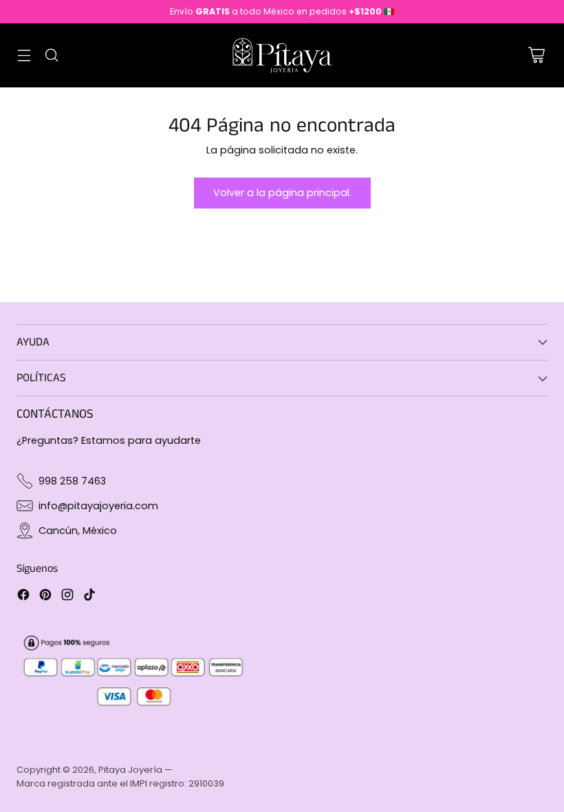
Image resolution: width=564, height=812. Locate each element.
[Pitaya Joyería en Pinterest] (45, 597)
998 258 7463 (72, 481)
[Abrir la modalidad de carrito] (536, 55)
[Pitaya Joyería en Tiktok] (89, 597)
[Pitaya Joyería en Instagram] (67, 597)
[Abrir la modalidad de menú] (24, 55)
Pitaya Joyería (130, 769)
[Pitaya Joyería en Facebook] (23, 597)
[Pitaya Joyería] (282, 55)
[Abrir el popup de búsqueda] (51, 55)
